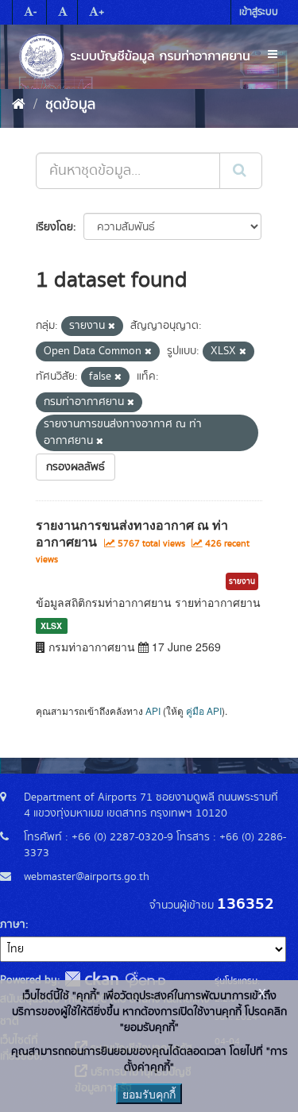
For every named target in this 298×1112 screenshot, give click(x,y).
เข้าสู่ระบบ (258, 12)
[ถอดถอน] (111, 326)
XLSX (51, 625)
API (153, 710)
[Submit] (240, 171)
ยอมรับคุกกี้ (149, 1094)
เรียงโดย (54, 227)
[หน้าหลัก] (18, 105)
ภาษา (12, 924)
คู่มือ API (204, 710)
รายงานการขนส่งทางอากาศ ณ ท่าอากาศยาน (132, 532)
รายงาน (242, 581)
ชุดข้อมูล (70, 105)
